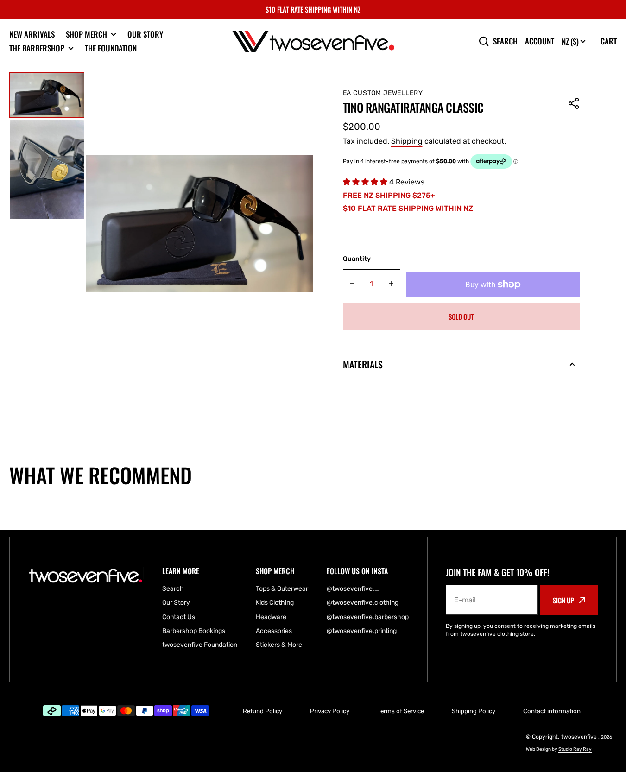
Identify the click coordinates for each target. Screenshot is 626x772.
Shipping (407, 141)
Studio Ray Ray (575, 749)
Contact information (552, 711)
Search (505, 41)
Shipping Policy (473, 711)
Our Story (145, 34)
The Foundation (111, 48)
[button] (574, 103)
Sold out (461, 316)
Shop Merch (86, 34)
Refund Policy (262, 711)
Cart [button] (609, 41)
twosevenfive (579, 737)
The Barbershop (36, 48)
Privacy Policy (329, 711)
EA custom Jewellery (383, 93)
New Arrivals (32, 34)
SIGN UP (563, 600)
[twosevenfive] (313, 41)
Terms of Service (400, 711)
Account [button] (539, 41)
